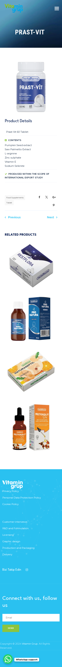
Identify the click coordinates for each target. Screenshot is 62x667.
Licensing (8, 534)
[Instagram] (26, 569)
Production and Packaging (18, 547)
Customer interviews (14, 521)
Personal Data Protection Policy (21, 497)
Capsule (19, 260)
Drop (20, 421)
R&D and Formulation (15, 528)
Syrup (42, 313)
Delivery (7, 554)
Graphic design (11, 541)
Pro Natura (31, 324)
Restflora (31, 271)
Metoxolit (31, 433)
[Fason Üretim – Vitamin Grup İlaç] (14, 8)
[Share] (39, 197)
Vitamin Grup (30, 643)
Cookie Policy (10, 504)
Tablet (9, 202)
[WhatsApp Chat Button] (8, 659)
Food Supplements (15, 197)
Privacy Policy (10, 491)
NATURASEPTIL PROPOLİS (31, 377)
